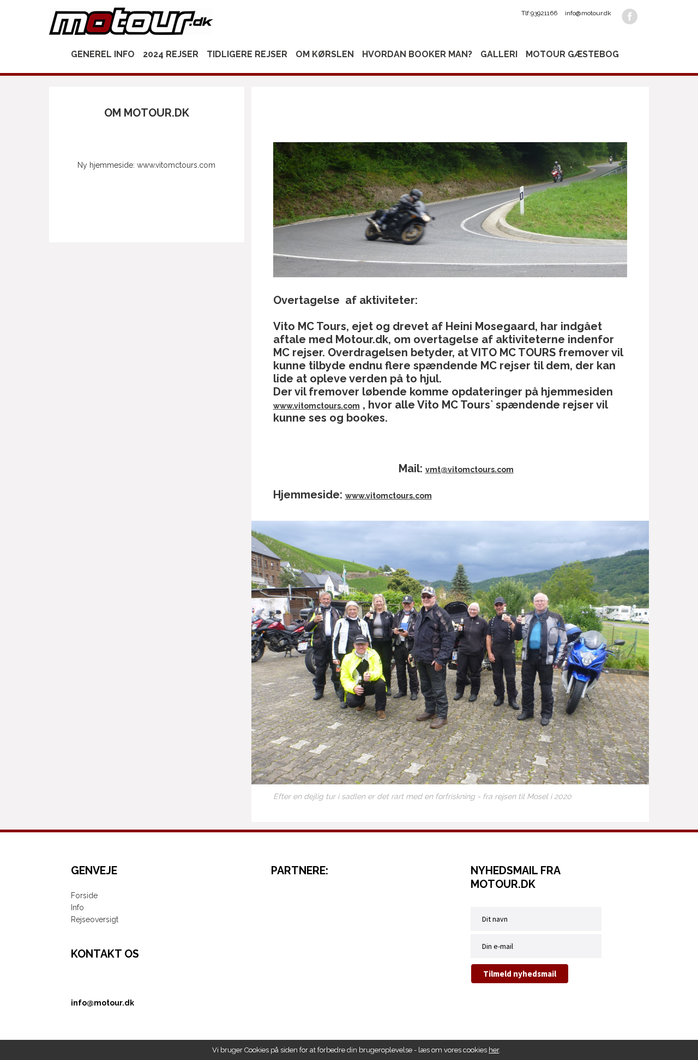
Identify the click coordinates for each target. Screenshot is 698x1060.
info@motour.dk (588, 13)
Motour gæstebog (572, 54)
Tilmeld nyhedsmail (519, 973)
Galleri (499, 54)
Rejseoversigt (94, 919)
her (494, 1050)
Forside (84, 895)
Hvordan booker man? (417, 54)
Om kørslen (325, 54)
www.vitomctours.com (316, 405)
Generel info (103, 54)
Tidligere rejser (247, 54)
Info (77, 907)
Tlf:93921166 (539, 13)
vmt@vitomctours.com (469, 469)
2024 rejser (170, 54)
